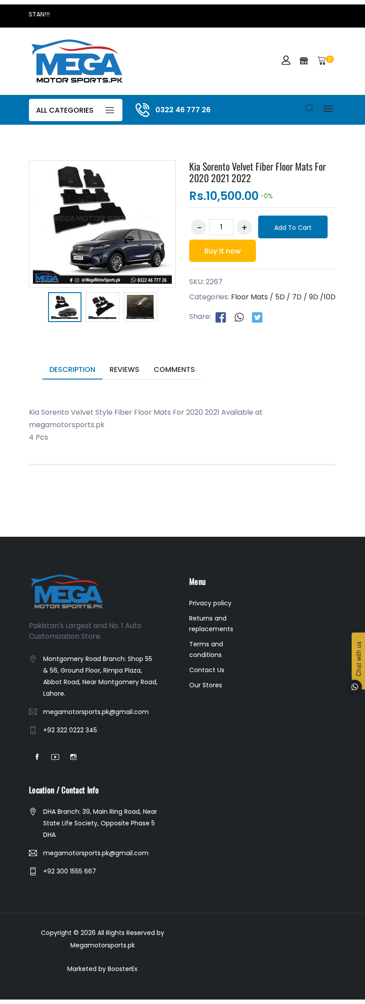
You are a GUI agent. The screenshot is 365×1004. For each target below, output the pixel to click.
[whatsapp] (239, 317)
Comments (174, 369)
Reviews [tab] (124, 369)
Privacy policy (210, 603)
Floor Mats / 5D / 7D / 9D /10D (283, 297)
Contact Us (206, 669)
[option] (64, 308)
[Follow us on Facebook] (221, 317)
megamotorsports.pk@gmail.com (96, 711)
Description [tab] (72, 369)
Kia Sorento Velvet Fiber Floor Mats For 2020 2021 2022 (257, 172)
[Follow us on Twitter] (257, 317)
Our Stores (205, 685)
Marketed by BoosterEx (102, 968)
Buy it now (222, 251)
